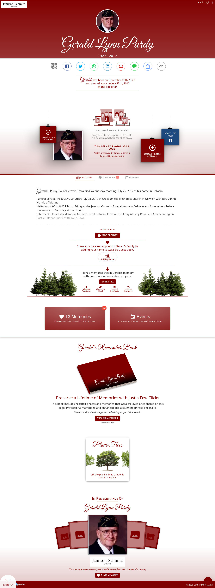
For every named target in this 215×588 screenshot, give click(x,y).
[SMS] (134, 66)
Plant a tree (107, 282)
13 (104, 308)
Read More (107, 229)
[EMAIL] (121, 66)
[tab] (84, 177)
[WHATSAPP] (94, 66)
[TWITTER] (80, 66)
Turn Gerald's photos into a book (112, 147)
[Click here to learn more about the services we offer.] (107, 562)
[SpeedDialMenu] (208, 581)
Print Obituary (109, 235)
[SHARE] (147, 66)
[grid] (107, 137)
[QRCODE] (53, 66)
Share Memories (109, 575)
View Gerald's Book (107, 418)
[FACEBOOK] (67, 66)
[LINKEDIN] (107, 66)
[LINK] (161, 66)
